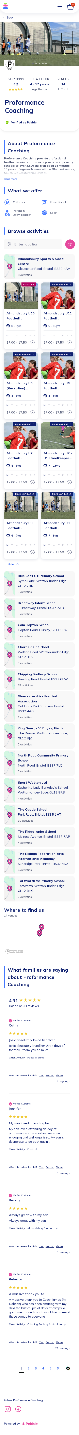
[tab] (33, 63)
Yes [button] (41, 1075)
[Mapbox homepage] (14, 951)
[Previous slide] (5, 43)
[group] (39, 1001)
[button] (13, 564)
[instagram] (7, 1409)
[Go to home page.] (4, 6)
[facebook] (18, 1409)
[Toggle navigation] (60, 6)
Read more (10, 178)
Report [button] (50, 1075)
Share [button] (59, 1075)
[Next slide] (73, 43)
